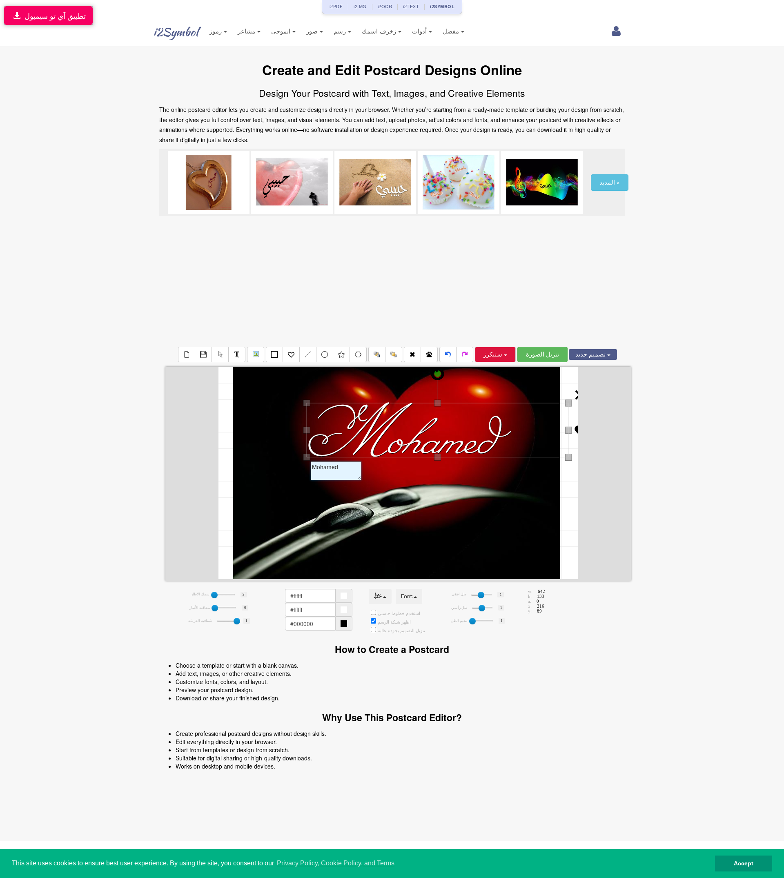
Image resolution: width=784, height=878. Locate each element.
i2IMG (360, 6)
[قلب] (291, 354)
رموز (216, 31)
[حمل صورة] (255, 354)
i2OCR (385, 6)
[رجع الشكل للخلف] (376, 354)
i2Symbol (175, 32)
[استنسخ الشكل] (429, 354)
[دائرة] (324, 354)
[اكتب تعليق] (236, 354)
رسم (341, 31)
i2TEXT (411, 6)
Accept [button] (743, 863)
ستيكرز (493, 354)
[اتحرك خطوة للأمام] (464, 354)
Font (407, 596)
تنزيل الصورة (542, 354)
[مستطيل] (274, 354)
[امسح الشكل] (412, 354)
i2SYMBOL (442, 6)
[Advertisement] (392, 281)
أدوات (420, 31)
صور (313, 31)
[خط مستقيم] (307, 354)
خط (378, 596)
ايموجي (281, 31)
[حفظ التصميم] (203, 354)
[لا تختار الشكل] (220, 354)
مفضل (452, 31)
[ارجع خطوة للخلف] (448, 354)
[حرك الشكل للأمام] (393, 354)
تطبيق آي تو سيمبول (53, 15)
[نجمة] (341, 354)
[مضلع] (358, 354)
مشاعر (247, 31)
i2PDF (336, 6)
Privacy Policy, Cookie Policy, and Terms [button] (335, 863)
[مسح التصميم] (186, 354)
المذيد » (609, 182)
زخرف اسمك (380, 31)
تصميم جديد (591, 354)
